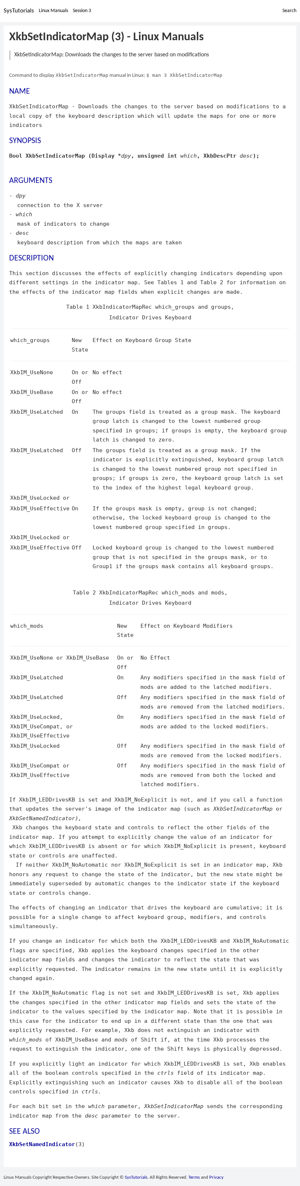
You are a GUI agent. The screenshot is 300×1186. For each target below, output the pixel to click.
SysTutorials (19, 11)
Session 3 (82, 11)
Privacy (216, 1177)
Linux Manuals (53, 11)
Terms (194, 1177)
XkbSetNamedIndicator (42, 1144)
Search (289, 11)
